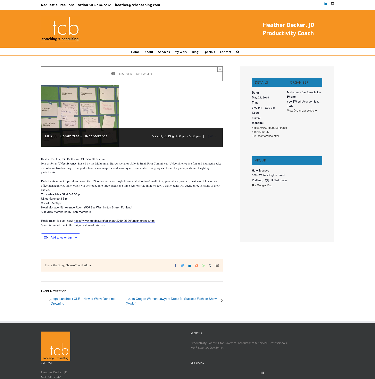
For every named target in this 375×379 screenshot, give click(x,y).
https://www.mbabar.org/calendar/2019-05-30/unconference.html (114, 220)
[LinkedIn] (262, 372)
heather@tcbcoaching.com (137, 5)
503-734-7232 (100, 5)
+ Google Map (263, 185)
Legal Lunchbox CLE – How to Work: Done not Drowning (83, 301)
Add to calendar (61, 237)
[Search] (237, 51)
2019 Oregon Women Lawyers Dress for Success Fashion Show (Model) (171, 301)
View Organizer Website (302, 110)
